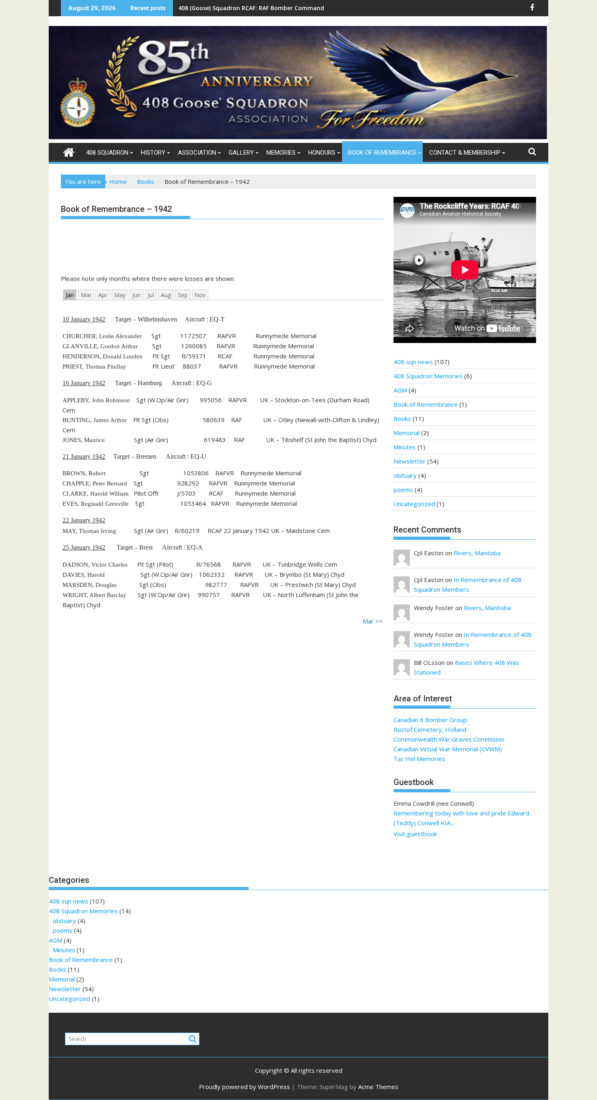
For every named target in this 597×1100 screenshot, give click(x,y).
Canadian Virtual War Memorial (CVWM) (448, 749)
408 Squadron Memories (428, 376)
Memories (281, 152)
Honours (321, 152)
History (153, 152)
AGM (400, 390)
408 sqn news (413, 362)
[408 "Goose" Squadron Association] (298, 138)
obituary (405, 475)
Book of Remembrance (382, 152)
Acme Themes (378, 1087)
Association (197, 152)
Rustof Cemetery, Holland (430, 729)
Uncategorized (414, 504)
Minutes (405, 447)
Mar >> (373, 621)
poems (403, 489)
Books (402, 418)
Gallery (241, 152)
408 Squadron (107, 152)
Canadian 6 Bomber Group (430, 720)
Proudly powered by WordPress (244, 1087)
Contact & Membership (464, 152)
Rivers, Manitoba (477, 553)
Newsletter (410, 461)
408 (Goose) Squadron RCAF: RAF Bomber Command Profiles (262, 8)
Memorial (407, 433)
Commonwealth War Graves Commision (449, 739)
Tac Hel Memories (419, 759)
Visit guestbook (415, 834)
